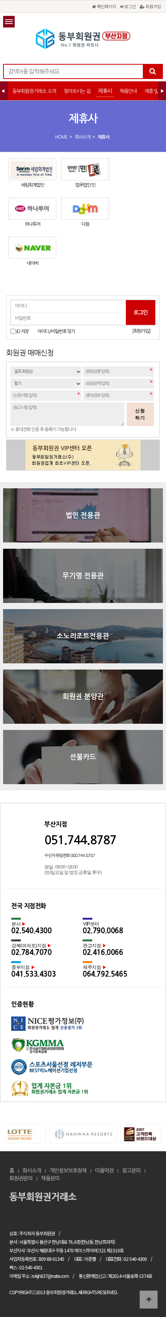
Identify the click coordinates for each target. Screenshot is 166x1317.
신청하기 (140, 414)
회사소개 (82, 137)
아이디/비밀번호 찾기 (56, 331)
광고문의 (131, 1170)
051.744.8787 (80, 840)
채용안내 (128, 91)
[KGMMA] (83, 1048)
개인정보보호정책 (67, 1170)
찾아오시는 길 (77, 91)
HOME (61, 137)
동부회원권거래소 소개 (34, 91)
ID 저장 (22, 331)
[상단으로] (148, 1299)
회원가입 (152, 6)
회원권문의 (20, 1178)
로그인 (129, 6)
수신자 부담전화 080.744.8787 (69, 855)
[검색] (152, 71)
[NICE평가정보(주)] (83, 1027)
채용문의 (50, 1178)
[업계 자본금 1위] (83, 1091)
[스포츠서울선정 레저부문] (83, 1069)
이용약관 (104, 1170)
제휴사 (105, 91)
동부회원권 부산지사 (83, 38)
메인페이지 (106, 6)
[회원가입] (141, 331)
